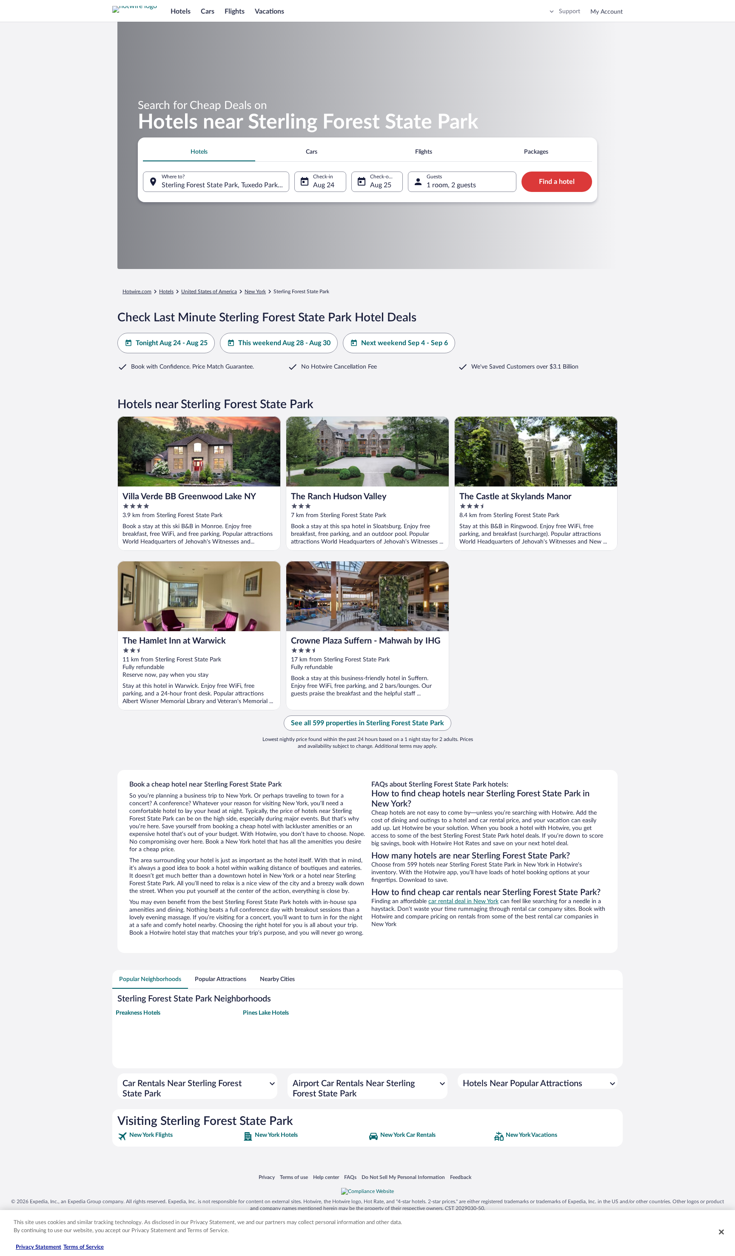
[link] (179, 1136)
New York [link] (255, 291)
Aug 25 (380, 185)
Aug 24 (323, 185)
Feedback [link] (460, 1177)
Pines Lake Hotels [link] (266, 1013)
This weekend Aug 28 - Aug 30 (284, 343)
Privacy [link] (267, 1177)
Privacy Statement (38, 1247)
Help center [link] (326, 1177)
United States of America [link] (209, 291)
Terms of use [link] (294, 1177)
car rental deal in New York (463, 901)
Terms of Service (83, 1247)
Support (569, 11)
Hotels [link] (166, 291)
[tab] (199, 152)
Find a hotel (557, 181)
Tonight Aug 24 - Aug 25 (172, 343)
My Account (606, 12)
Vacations (269, 11)
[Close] (721, 1231)
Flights (235, 11)
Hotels (181, 11)
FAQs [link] (350, 1177)
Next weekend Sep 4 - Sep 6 (404, 343)
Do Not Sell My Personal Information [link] (403, 1177)
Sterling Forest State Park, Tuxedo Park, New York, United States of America (225, 185)
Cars (207, 11)
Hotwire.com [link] (136, 291)
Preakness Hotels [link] (138, 1013)
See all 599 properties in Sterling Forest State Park (367, 723)
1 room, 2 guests (451, 185)
